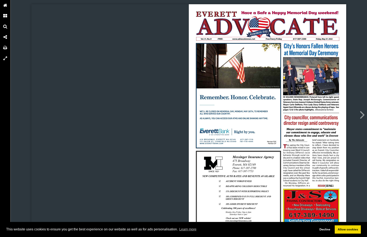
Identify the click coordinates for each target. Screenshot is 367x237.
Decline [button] (324, 229)
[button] (5, 5)
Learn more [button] (187, 229)
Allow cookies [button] (348, 229)
